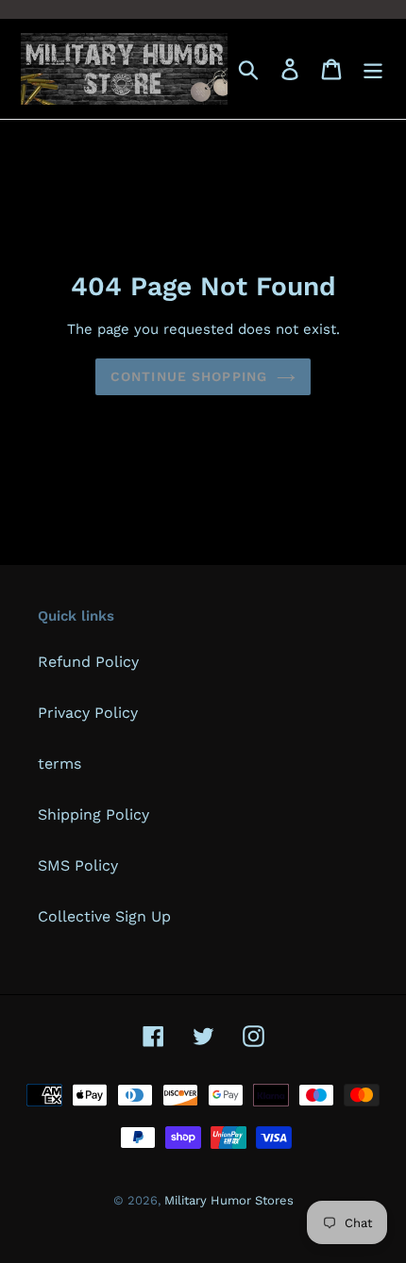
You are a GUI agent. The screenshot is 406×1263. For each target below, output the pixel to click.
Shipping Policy (93, 814)
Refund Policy (88, 662)
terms (59, 764)
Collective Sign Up (104, 916)
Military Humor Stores (229, 1200)
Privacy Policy (88, 713)
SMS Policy (78, 865)
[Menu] (373, 69)
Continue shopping (188, 376)
